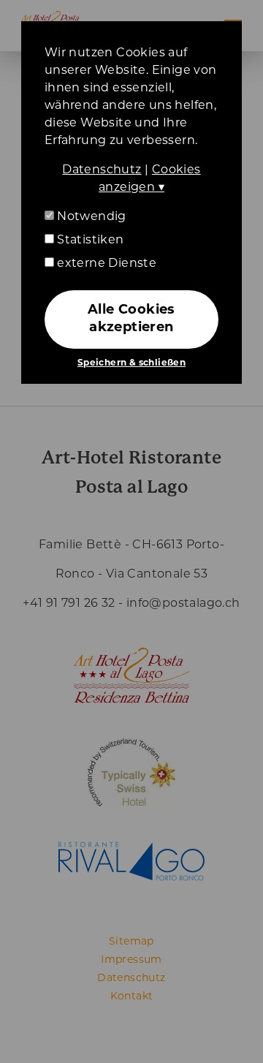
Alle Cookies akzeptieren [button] (131, 319)
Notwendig (90, 217)
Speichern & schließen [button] (131, 363)
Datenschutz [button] (101, 170)
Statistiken (89, 240)
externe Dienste (105, 264)
